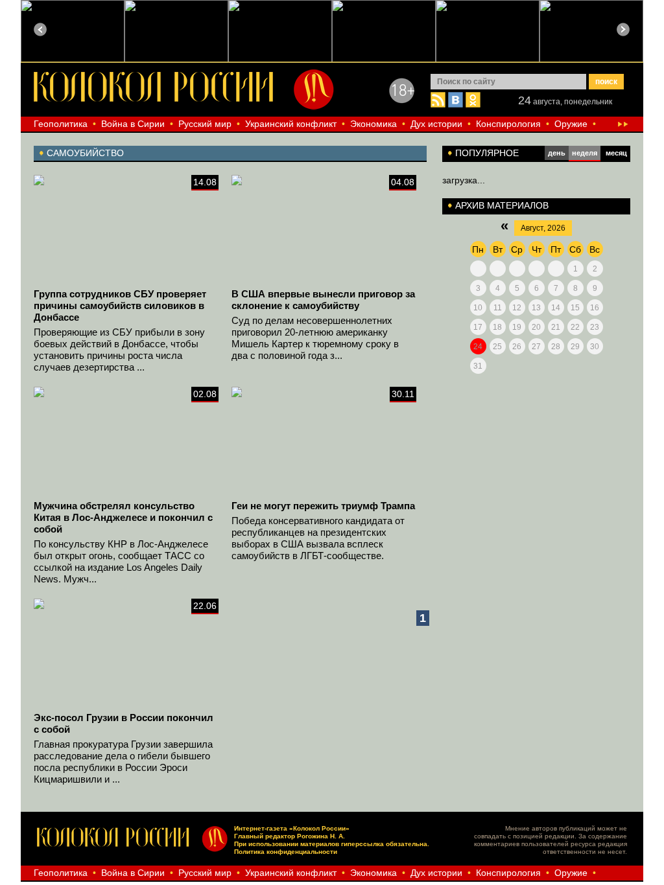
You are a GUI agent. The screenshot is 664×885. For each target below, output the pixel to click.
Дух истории (436, 124)
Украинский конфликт (291, 124)
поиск (606, 81)
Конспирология (508, 124)
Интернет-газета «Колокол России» (292, 828)
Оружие (570, 124)
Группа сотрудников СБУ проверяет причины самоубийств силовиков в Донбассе (120, 305)
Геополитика (61, 124)
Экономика (373, 124)
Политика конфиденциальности (285, 851)
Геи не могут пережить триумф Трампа (323, 505)
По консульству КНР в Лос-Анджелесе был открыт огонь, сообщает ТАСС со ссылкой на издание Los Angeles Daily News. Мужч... (121, 561)
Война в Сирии (133, 124)
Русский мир (204, 124)
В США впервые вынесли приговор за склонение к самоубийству (323, 299)
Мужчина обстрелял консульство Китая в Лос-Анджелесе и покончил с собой (123, 517)
